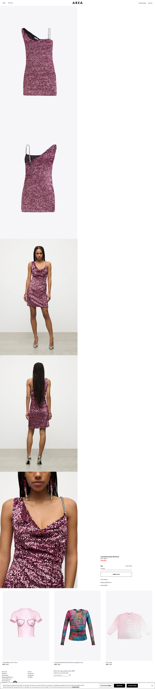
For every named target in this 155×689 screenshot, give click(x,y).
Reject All (119, 685)
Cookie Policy (75, 687)
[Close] (152, 686)
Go (70, 675)
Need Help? (104, 585)
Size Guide (129, 566)
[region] (77, 686)
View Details (104, 579)
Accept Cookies (132, 685)
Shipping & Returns (106, 582)
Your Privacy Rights (106, 685)
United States (142, 3)
